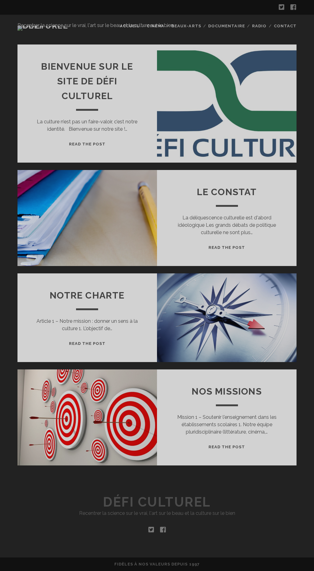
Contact (285, 26)
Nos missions (227, 391)
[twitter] (281, 7)
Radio (259, 26)
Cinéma (155, 26)
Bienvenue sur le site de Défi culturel (87, 81)
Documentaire (226, 26)
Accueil (130, 26)
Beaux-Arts (186, 26)
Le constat (227, 192)
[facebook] (293, 7)
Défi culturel (157, 502)
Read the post (87, 144)
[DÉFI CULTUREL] (49, 25)
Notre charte (87, 295)
